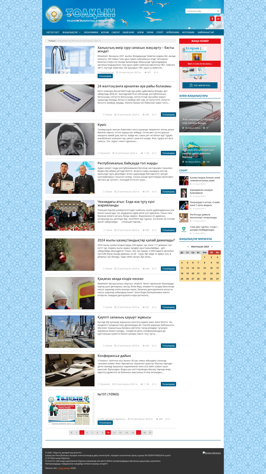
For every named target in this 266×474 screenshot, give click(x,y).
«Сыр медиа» (64, 468)
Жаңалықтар (70, 32)
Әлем (140, 32)
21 (198, 273)
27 (193, 278)
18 (182, 273)
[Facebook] (212, 18)
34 (144, 432)
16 (211, 267)
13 (126, 432)
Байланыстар (206, 32)
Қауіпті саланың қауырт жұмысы (124, 317)
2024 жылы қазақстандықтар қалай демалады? (136, 240)
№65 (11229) (200, 63)
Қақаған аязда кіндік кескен (120, 279)
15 (204, 267)
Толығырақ (105, 76)
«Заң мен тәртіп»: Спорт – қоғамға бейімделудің (204, 228)
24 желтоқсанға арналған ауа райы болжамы (134, 86)
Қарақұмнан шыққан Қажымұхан (201, 191)
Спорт (159, 32)
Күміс (102, 124)
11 (114, 432)
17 (217, 267)
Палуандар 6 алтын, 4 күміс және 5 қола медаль (205, 204)
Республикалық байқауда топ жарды (128, 163)
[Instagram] (218, 18)
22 (204, 273)
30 (211, 278)
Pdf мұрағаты (202, 85)
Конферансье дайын (114, 356)
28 (198, 278)
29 (204, 278)
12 (120, 432)
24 (217, 273)
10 (217, 262)
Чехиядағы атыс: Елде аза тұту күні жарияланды (126, 203)
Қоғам (105, 32)
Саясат (116, 32)
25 (182, 278)
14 (133, 432)
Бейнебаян (172, 32)
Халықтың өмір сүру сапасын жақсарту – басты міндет (136, 49)
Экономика (91, 32)
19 (187, 273)
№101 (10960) (108, 394)
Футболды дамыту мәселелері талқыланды (203, 216)
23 (211, 273)
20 (193, 273)
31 (217, 278)
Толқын (110, 14)
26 (187, 278)
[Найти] (218, 11)
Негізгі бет (53, 32)
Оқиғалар (128, 32)
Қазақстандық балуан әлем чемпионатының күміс (205, 179)
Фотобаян (188, 32)
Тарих (149, 32)
